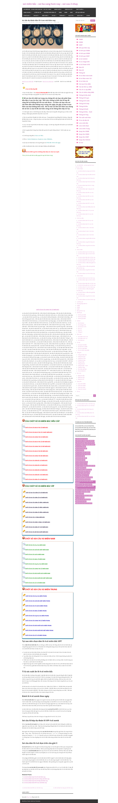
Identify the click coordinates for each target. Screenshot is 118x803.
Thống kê (61, 15)
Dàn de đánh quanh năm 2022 (82, 473)
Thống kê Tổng (83, 115)
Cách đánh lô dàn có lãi (81, 463)
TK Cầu (53, 15)
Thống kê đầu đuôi (85, 95)
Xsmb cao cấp (68, 9)
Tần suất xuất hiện (85, 117)
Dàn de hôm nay (79, 471)
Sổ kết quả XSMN (84, 53)
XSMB (60, 12)
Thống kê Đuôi (83, 109)
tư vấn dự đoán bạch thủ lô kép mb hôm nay (35, 780)
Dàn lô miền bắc (79, 477)
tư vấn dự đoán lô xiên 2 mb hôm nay (86, 403)
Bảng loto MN (81, 377)
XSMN (65, 12)
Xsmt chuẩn (79, 9)
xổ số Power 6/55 (84, 64)
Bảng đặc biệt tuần (80, 460)
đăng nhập (29, 797)
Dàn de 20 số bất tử (80, 469)
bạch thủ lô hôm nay (80, 446)
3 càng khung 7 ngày (80, 440)
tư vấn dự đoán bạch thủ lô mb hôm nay (34, 777)
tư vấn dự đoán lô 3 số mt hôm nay (86, 261)
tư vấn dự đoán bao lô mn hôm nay (86, 278)
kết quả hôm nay (84, 48)
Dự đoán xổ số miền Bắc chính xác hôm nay (85, 487)
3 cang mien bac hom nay (81, 438)
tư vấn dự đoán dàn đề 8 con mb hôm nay (33, 787)
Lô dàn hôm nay (91, 489)
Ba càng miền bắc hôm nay (88, 444)
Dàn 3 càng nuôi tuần (90, 465)
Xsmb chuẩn (57, 9)
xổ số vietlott (83, 59)
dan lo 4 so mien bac (48, 81)
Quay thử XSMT (84, 137)
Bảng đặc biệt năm (80, 456)
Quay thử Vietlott (84, 140)
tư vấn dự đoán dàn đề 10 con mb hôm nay (35, 782)
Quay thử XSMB (84, 131)
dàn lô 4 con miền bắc (27, 81)
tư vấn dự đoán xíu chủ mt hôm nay (86, 273)
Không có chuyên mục (81, 489)
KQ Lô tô (70, 15)
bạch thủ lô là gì (80, 450)
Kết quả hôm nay (80, 12)
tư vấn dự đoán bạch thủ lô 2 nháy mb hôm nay (36, 779)
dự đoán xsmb (88, 484)
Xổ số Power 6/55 (82, 326)
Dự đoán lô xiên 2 (80, 484)
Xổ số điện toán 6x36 (85, 76)
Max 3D (81, 67)
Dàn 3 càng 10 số (79, 465)
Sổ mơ (88, 15)
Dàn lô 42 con (85, 475)
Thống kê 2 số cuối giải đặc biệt (83, 499)
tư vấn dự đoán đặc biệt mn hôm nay (86, 283)
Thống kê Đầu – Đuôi (85, 112)
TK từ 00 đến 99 (84, 120)
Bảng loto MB (81, 375)
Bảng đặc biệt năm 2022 (81, 458)
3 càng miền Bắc (90, 440)
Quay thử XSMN (84, 134)
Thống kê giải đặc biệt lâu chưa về (84, 503)
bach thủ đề (78, 444)
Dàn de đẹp (78, 475)
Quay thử (79, 15)
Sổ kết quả (26, 15)
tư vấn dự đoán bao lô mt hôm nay (86, 252)
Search (92, 20)
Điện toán (45, 15)
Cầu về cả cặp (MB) (85, 89)
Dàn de (77, 467)
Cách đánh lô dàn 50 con (81, 462)
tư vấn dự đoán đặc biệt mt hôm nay (86, 257)
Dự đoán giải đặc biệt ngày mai (83, 479)
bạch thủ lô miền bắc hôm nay (83, 452)
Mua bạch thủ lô (79, 493)
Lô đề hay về (37, 12)
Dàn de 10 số (83, 467)
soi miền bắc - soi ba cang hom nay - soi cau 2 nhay (40, 22)
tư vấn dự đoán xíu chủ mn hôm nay (86, 299)
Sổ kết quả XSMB (84, 50)
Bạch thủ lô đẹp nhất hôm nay (83, 454)
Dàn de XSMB (87, 471)
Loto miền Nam (84, 126)
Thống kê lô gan (84, 98)
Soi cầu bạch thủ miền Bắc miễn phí (84, 495)
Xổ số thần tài (83, 81)
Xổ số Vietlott (81, 323)
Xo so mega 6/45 (84, 62)
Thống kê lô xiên (84, 101)
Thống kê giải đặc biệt (81, 501)
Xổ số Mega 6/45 (82, 325)
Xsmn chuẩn (27, 12)
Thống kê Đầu (83, 106)
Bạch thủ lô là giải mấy (81, 448)
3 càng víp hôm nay (89, 442)
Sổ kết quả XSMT (84, 56)
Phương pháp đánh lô (50, 12)
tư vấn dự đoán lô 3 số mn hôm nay (86, 287)
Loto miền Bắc (83, 123)
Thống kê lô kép (84, 103)
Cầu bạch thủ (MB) (85, 84)
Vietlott (36, 15)
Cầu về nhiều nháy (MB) (86, 92)
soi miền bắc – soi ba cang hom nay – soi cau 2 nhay (50, 3)
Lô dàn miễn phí (86, 491)
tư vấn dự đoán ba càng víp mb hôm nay (62, 787)
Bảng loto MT (81, 379)
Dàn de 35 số (88, 469)
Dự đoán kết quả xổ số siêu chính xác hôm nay (84, 482)
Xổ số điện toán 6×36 (83, 336)
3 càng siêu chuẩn (80, 442)
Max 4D (81, 70)
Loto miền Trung (84, 128)
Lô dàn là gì (78, 491)
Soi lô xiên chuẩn (80, 497)
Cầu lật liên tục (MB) (85, 87)
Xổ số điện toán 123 (85, 78)
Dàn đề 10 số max (88, 477)
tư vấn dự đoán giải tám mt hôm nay (86, 259)
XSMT (71, 12)
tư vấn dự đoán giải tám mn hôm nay (87, 285)
